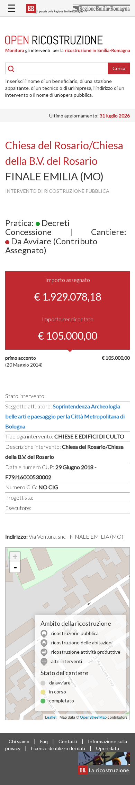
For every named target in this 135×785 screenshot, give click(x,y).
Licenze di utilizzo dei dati (58, 748)
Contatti (67, 741)
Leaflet (50, 717)
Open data (107, 748)
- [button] (15, 567)
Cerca (118, 68)
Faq (44, 741)
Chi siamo (19, 741)
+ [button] (15, 556)
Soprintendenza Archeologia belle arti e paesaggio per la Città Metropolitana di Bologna (65, 416)
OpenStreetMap (93, 717)
